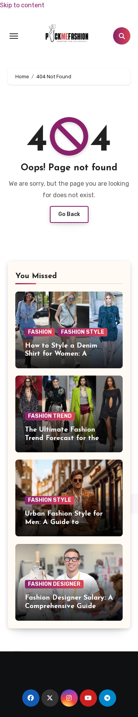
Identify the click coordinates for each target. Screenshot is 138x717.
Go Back (69, 214)
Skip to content (22, 5)
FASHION (40, 332)
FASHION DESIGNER (54, 584)
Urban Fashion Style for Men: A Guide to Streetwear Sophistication (67, 522)
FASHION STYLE (82, 332)
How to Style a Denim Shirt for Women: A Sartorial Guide (61, 354)
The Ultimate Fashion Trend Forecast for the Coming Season (62, 438)
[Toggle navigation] (14, 36)
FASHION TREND (50, 416)
